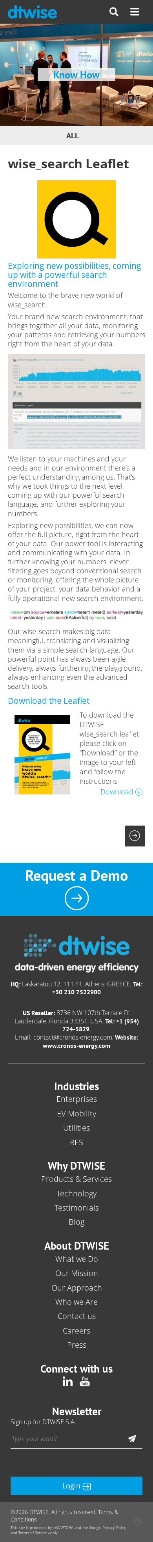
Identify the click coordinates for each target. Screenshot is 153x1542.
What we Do (76, 1259)
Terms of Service (32, 1532)
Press (76, 1344)
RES (76, 1142)
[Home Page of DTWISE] (32, 12)
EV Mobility (76, 1113)
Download (116, 791)
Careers (76, 1330)
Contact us (77, 1316)
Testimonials (77, 1207)
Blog (76, 1221)
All (72, 135)
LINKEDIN (68, 1381)
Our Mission (76, 1273)
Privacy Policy (114, 1527)
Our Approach (76, 1287)
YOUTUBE (85, 1381)
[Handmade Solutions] (137, 1523)
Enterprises (76, 1099)
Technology (76, 1193)
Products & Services (76, 1179)
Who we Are (76, 1301)
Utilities (76, 1127)
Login (71, 1485)
